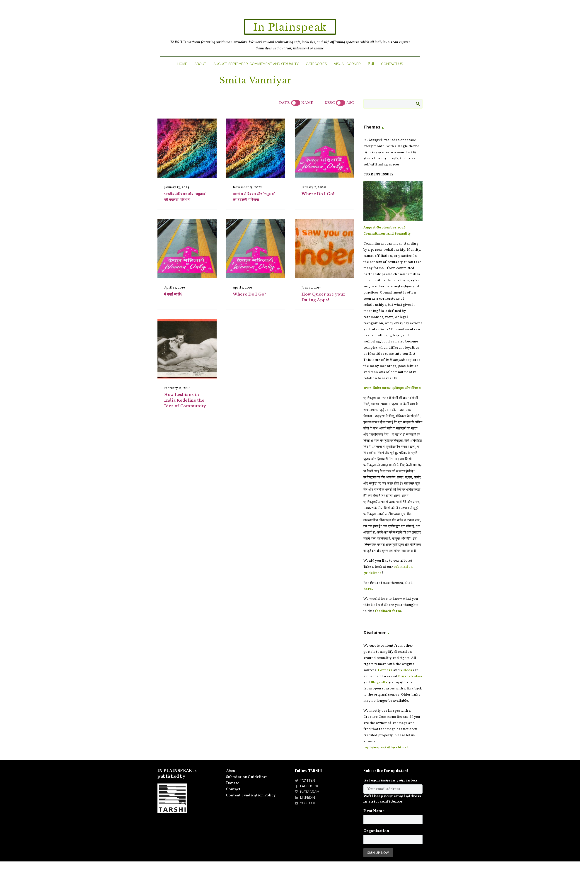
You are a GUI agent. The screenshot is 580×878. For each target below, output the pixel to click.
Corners (385, 670)
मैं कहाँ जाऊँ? (173, 294)
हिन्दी (371, 64)
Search (418, 103)
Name (307, 103)
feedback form (388, 611)
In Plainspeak (290, 27)
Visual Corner (347, 64)
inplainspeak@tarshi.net (385, 747)
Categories (316, 64)
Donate (232, 783)
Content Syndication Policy (251, 795)
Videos (406, 670)
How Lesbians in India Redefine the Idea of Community (185, 400)
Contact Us (392, 64)
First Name (373, 811)
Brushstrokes (410, 676)
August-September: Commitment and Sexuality (256, 64)
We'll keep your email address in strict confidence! (392, 799)
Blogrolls (379, 682)
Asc (350, 103)
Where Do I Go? (318, 194)
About (200, 64)
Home (182, 64)
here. (368, 589)
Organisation (376, 831)
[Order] (340, 103)
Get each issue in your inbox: (391, 780)
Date (284, 103)
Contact (233, 789)
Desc (330, 103)
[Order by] (295, 103)
